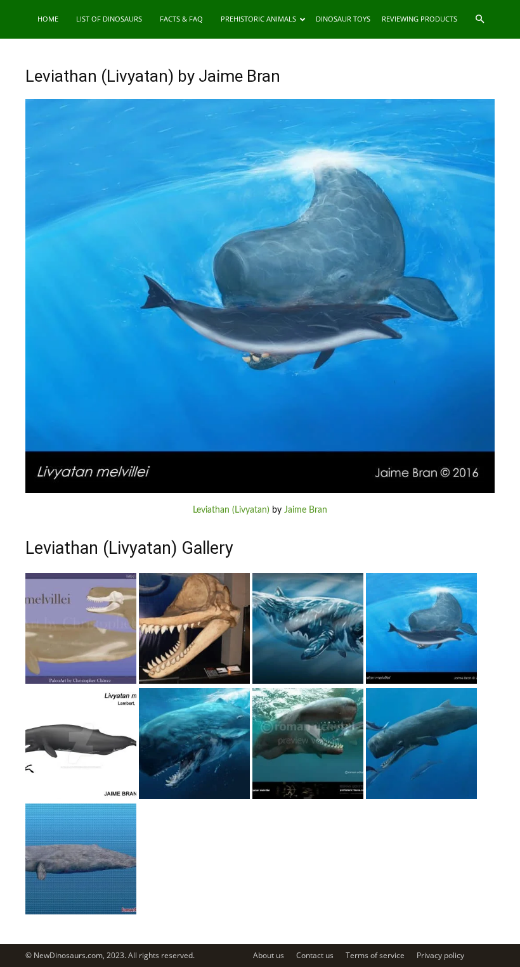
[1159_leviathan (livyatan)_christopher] (80, 681)
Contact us (315, 955)
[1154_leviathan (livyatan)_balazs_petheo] (194, 796)
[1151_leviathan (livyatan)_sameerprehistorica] (80, 911)
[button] (479, 19)
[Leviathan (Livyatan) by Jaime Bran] (260, 490)
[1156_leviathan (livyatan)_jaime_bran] (421, 681)
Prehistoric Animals (258, 18)
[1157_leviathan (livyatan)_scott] (307, 681)
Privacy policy (440, 955)
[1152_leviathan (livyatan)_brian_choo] (421, 796)
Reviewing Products (419, 18)
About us (268, 955)
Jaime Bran (305, 510)
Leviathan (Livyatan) (231, 510)
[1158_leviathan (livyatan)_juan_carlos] (194, 681)
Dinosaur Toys (343, 18)
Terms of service (375, 955)
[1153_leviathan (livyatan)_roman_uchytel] (307, 796)
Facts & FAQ (181, 18)
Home (47, 18)
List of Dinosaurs (109, 18)
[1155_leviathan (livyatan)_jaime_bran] (80, 796)
